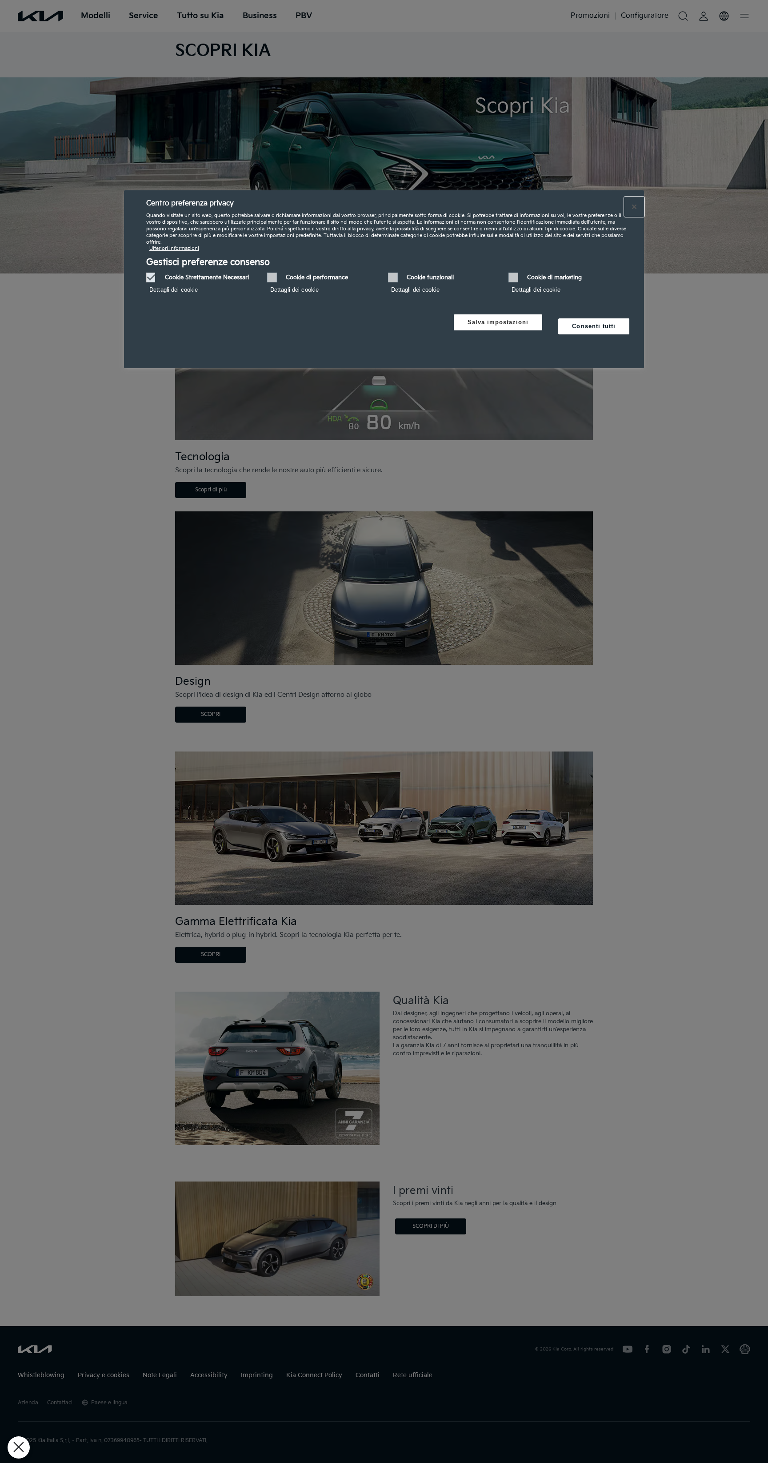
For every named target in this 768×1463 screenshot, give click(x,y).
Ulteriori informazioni (174, 248)
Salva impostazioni (498, 322)
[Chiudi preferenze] (19, 1447)
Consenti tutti (594, 326)
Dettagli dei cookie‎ (173, 289)
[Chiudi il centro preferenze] (634, 207)
